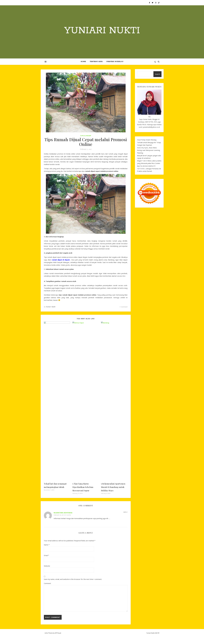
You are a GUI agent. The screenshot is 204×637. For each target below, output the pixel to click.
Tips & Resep (85, 136)
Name (47, 545)
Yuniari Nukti (102, 30)
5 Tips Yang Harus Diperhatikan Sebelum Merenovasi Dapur (82, 487)
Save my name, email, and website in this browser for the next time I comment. (73, 579)
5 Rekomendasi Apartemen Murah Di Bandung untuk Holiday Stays (113, 487)
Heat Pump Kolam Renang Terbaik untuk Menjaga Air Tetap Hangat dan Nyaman (149, 142)
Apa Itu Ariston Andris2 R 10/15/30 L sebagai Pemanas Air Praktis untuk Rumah (149, 168)
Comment (47, 583)
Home (83, 61)
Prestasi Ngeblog (114, 61)
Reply (125, 512)
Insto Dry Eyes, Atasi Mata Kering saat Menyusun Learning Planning (148, 150)
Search (157, 74)
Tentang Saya (96, 61)
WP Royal (58, 633)
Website (47, 566)
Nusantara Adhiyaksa (63, 513)
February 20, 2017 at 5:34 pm (62, 515)
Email (46, 555)
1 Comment (123, 307)
